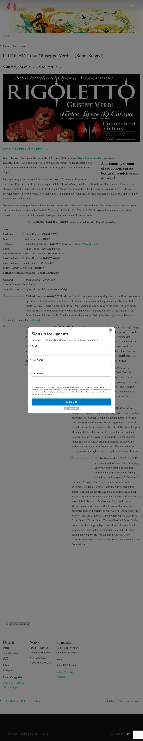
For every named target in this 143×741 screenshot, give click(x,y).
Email (34, 346)
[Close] (110, 330)
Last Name (37, 373)
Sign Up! (71, 402)
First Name (37, 360)
